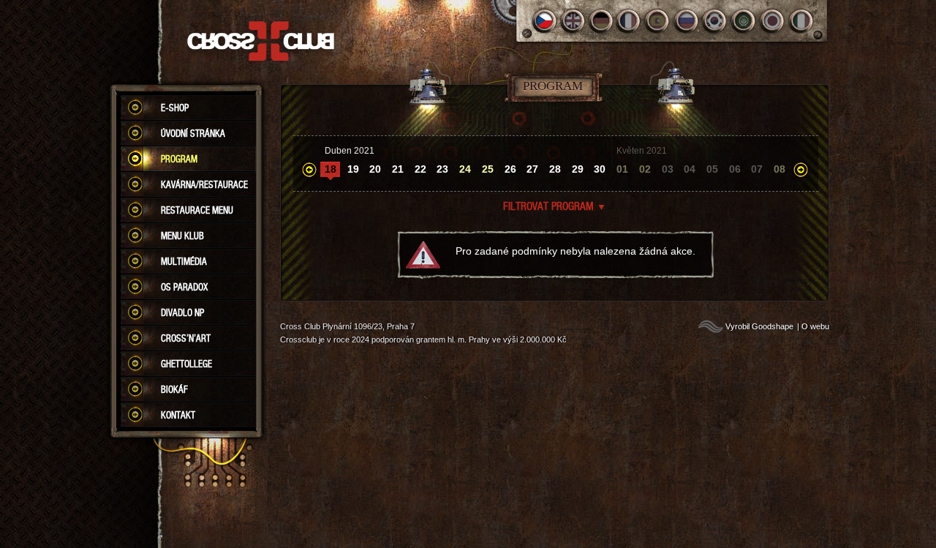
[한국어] (715, 20)
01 (622, 169)
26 (510, 169)
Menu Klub (182, 235)
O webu (815, 326)
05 (712, 169)
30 (599, 169)
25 (488, 169)
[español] (658, 20)
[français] (630, 20)
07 (757, 169)
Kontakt (178, 415)
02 (645, 169)
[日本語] (772, 20)
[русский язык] (687, 20)
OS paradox (184, 287)
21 (398, 169)
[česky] (544, 20)
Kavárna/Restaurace (204, 184)
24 (465, 169)
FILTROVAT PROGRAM (554, 205)
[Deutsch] (601, 20)
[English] (573, 20)
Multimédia (184, 261)
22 (420, 169)
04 (689, 169)
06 (735, 169)
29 (578, 169)
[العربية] (744, 20)
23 (442, 169)
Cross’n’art (186, 338)
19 (353, 169)
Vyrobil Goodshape (759, 326)
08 (779, 169)
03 (667, 169)
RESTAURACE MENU (197, 210)
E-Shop (175, 107)
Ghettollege (186, 363)
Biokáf (174, 389)
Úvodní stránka (193, 133)
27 (532, 169)
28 (555, 169)
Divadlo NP (182, 312)
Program (179, 159)
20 (375, 169)
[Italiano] (801, 20)
